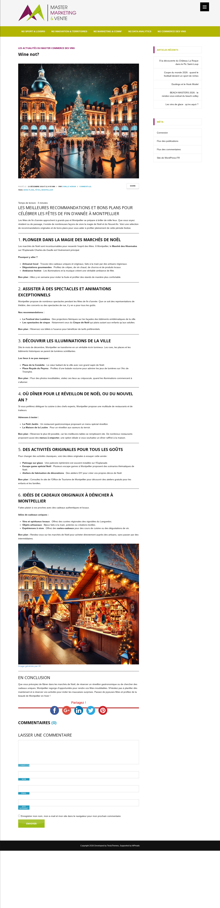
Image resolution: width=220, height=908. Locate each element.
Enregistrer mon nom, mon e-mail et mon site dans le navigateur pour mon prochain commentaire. (71, 816)
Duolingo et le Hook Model (185, 84)
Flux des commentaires (169, 149)
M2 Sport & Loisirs (33, 31)
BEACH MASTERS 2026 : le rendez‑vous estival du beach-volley (180, 94)
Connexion (162, 132)
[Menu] (204, 6)
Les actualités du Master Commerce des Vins (46, 48)
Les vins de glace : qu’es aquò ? (182, 104)
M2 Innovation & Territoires (69, 31)
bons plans (29, 190)
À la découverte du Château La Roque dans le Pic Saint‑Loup (178, 62)
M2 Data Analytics (139, 31)
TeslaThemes (113, 846)
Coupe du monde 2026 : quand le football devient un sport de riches (181, 74)
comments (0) (85, 186)
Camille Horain (69, 186)
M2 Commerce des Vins (172, 31)
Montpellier (47, 190)
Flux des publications (167, 141)
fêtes (37, 190)
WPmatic (136, 846)
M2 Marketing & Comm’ (108, 31)
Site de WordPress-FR (168, 157)
